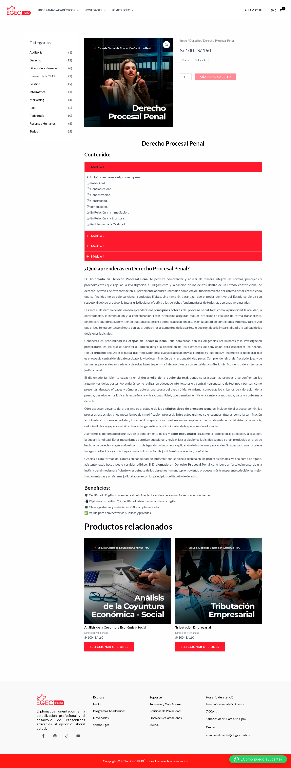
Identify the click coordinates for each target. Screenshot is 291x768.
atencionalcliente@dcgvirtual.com (229, 735)
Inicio (183, 40)
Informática (37, 92)
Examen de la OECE (42, 76)
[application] (77, 10)
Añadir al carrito (215, 76)
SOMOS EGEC (120, 10)
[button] (166, 44)
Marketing (36, 100)
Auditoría (35, 52)
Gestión (34, 84)
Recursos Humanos (42, 123)
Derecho (35, 60)
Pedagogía (36, 115)
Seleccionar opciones (109, 646)
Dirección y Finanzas (43, 68)
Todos (33, 131)
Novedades (93, 10)
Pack (32, 107)
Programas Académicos (56, 10)
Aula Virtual (254, 10)
